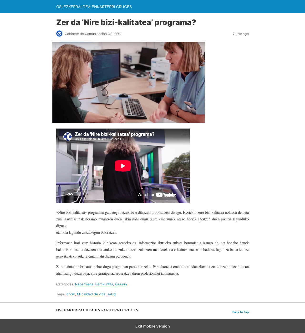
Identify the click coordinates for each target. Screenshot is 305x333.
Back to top (240, 312)
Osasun (121, 284)
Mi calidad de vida (91, 294)
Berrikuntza (104, 284)
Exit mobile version (152, 326)
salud (111, 294)
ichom (70, 294)
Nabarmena (84, 284)
